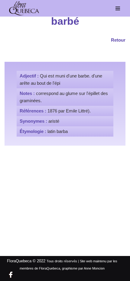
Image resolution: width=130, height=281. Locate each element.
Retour (118, 40)
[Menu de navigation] (117, 8)
